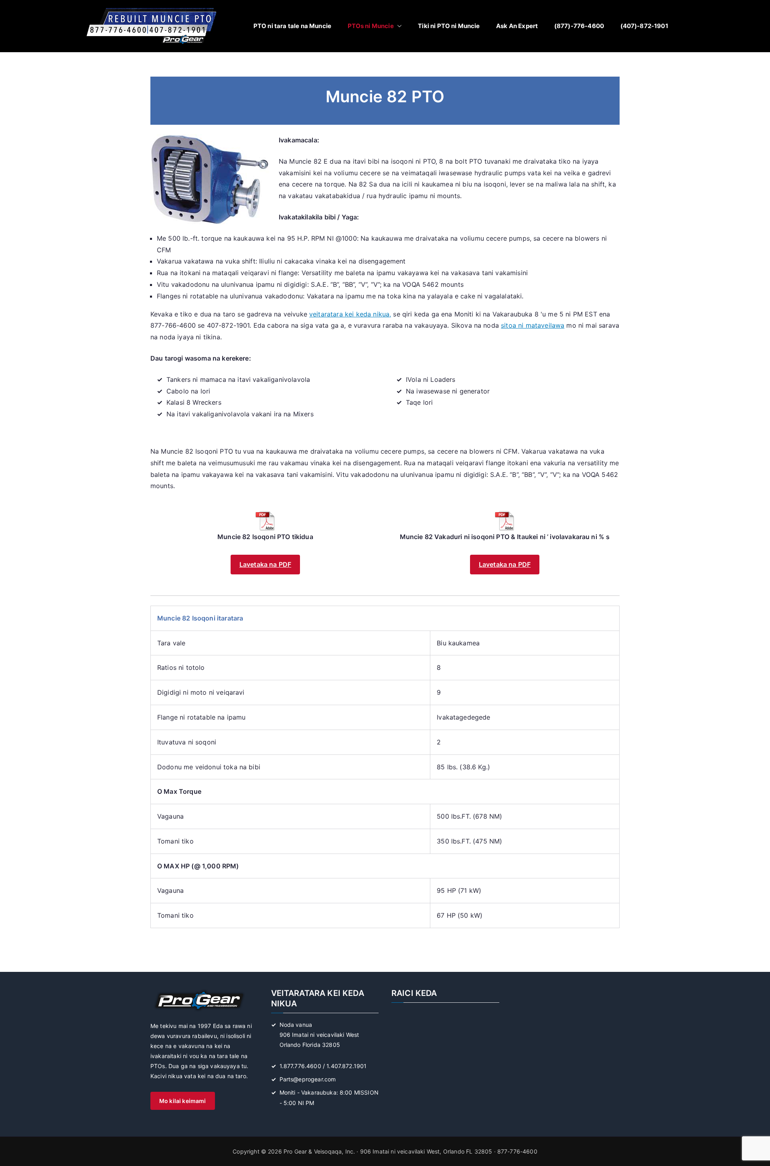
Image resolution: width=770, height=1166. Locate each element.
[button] (398, 25)
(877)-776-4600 (579, 26)
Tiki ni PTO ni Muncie (449, 26)
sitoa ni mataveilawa (532, 325)
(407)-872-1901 (644, 26)
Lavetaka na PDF (265, 564)
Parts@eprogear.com (308, 1079)
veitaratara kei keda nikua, (350, 314)
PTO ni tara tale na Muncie (292, 26)
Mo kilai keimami (182, 1100)
